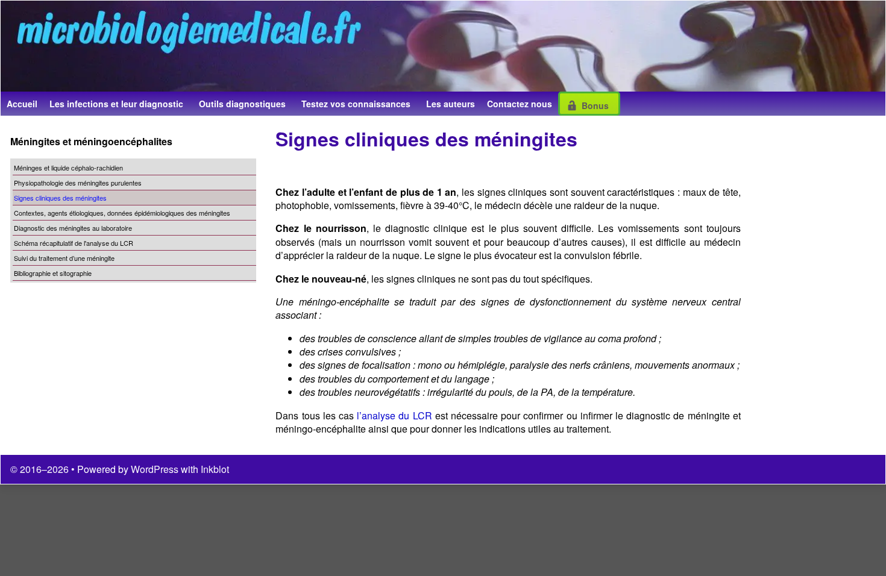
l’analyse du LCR (394, 415)
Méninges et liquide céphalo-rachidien (68, 167)
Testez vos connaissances (355, 104)
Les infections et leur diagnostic (116, 104)
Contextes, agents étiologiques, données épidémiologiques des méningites (122, 213)
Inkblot (215, 469)
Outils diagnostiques (242, 104)
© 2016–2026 (40, 469)
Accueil (22, 104)
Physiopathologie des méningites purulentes (78, 182)
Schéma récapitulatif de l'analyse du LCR (73, 243)
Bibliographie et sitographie (53, 273)
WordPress (154, 469)
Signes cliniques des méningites (60, 197)
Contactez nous (519, 104)
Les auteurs (450, 104)
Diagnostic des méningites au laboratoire (73, 228)
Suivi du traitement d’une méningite (64, 258)
